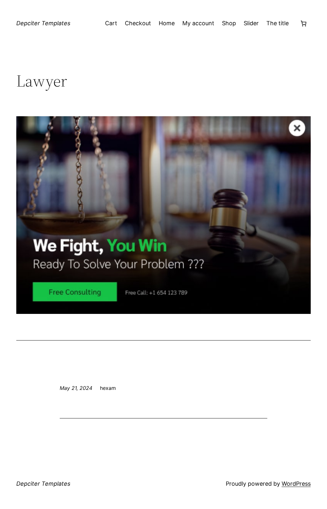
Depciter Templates (43, 23)
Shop (229, 23)
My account (198, 23)
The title (277, 23)
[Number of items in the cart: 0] (303, 23)
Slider (251, 23)
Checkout (138, 23)
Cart (111, 23)
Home (167, 23)
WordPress (296, 483)
